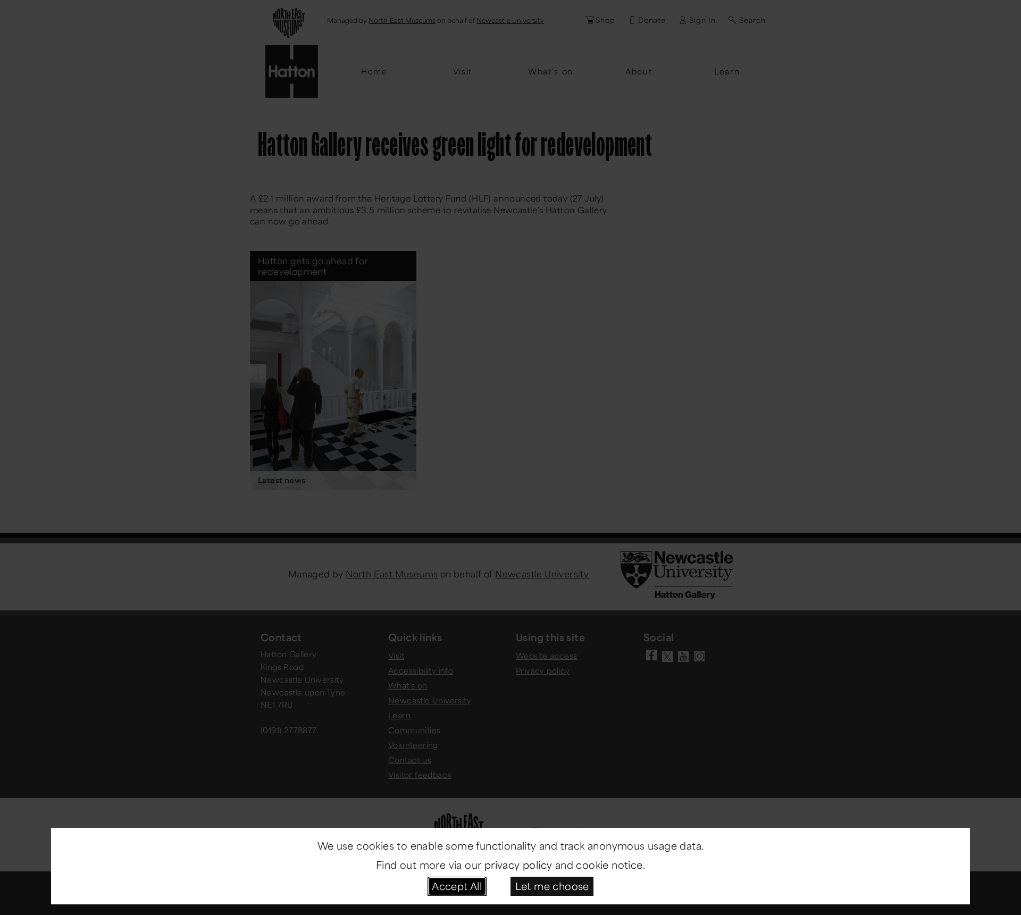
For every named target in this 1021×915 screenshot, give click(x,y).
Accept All (457, 885)
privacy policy (518, 864)
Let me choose (552, 885)
